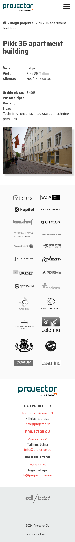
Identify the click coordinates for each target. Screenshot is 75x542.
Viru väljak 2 (37, 439)
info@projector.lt (38, 423)
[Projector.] (5, 23)
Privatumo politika (35, 534)
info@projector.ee (37, 449)
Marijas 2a (37, 464)
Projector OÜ (37, 431)
